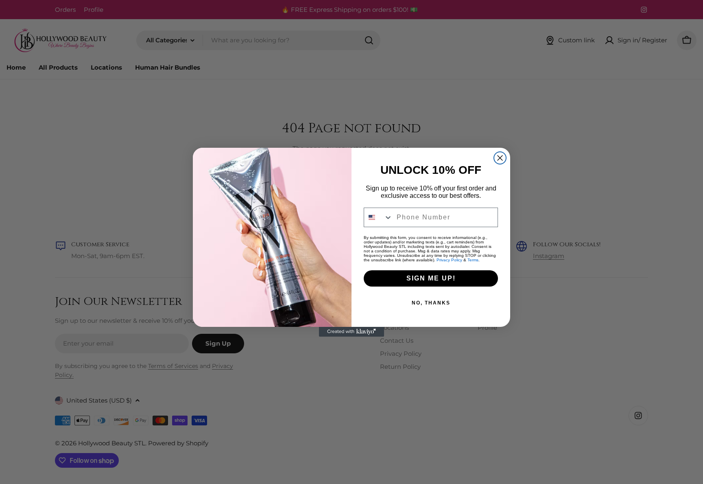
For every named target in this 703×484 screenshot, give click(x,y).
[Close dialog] (500, 158)
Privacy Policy (449, 260)
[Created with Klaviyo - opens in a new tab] (351, 332)
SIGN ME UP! (431, 278)
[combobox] (378, 217)
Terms (472, 260)
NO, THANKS (431, 303)
